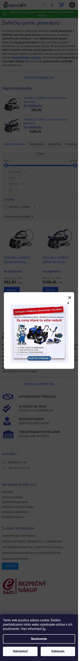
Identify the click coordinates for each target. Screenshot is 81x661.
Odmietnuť (20, 651)
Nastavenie (39, 639)
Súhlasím (57, 651)
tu (44, 629)
